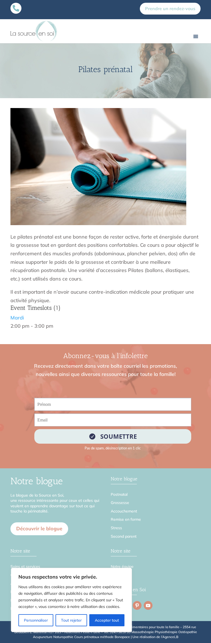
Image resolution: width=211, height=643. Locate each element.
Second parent (124, 536)
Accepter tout (107, 620)
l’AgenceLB (169, 637)
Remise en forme (126, 519)
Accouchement (124, 511)
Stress (116, 527)
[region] (71, 600)
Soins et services (25, 566)
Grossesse (120, 502)
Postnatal (119, 494)
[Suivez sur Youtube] (148, 605)
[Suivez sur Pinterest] (137, 605)
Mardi (17, 318)
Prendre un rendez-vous (170, 8)
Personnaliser (36, 620)
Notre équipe (122, 566)
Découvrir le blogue (39, 528)
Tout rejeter (71, 620)
